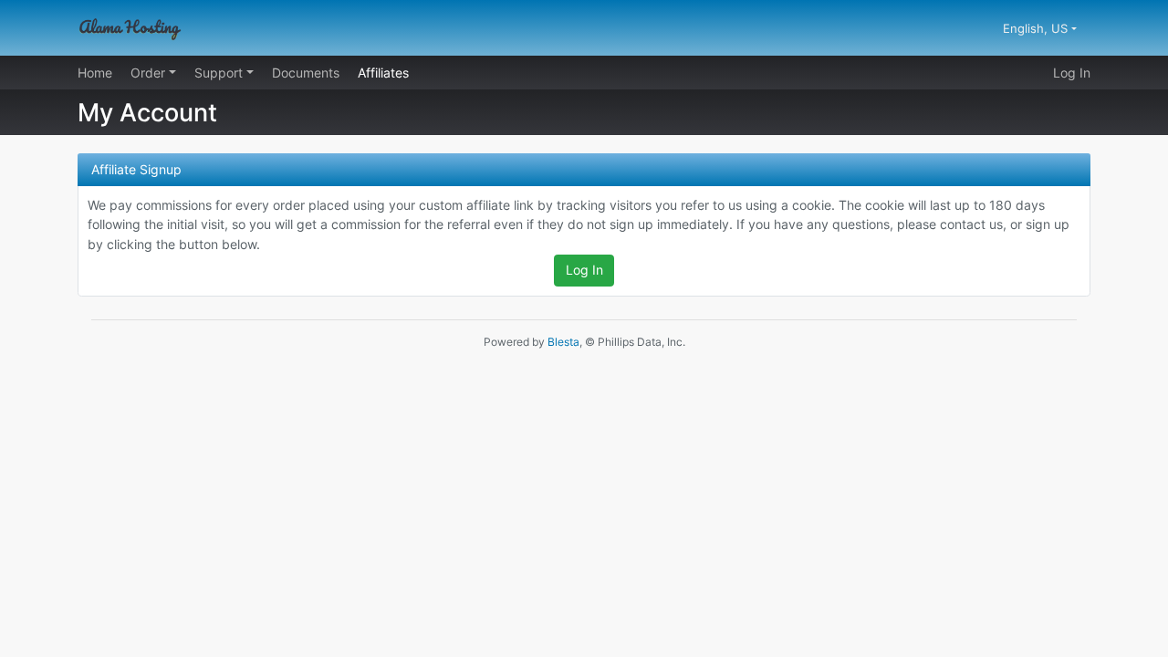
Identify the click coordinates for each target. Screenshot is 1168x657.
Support (220, 72)
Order (149, 72)
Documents (305, 72)
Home (95, 72)
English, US (1037, 28)
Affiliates (383, 72)
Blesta (563, 342)
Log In (1071, 72)
